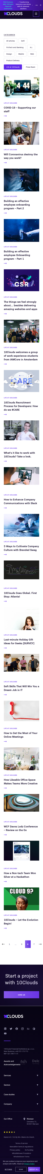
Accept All (34, 1169)
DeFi (23, 41)
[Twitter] (11, 1028)
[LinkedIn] (5, 1028)
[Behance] (28, 1028)
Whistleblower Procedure (21, 1153)
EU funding (29, 1150)
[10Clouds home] (13, 13)
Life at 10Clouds (12, 67)
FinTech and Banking (15, 47)
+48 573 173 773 (21, 1051)
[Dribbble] (33, 1028)
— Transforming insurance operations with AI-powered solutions (17, 5)
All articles (10, 41)
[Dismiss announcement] (40, 5)
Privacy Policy (29, 1164)
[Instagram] (22, 1028)
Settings (8, 1169)
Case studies (9, 1094)
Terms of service (21, 1143)
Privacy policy (15, 1150)
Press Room (30, 67)
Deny (21, 1169)
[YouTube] (5, 1033)
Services (7, 1075)
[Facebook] (16, 1028)
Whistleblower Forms (21, 1157)
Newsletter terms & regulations (21, 1147)
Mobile (21, 54)
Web (32, 54)
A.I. (31, 47)
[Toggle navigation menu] (36, 14)
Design (9, 54)
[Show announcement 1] (35, 5)
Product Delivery (12, 60)
